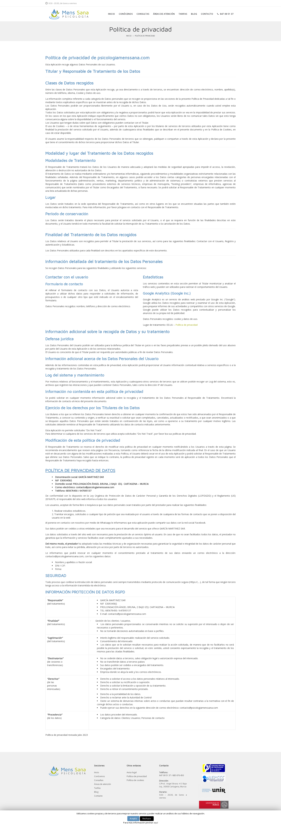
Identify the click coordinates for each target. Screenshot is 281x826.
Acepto (133, 818)
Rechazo (146, 818)
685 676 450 (178, 775)
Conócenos (99, 776)
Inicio (129, 36)
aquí (156, 822)
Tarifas (97, 788)
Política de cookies (135, 780)
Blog (96, 792)
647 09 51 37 (165, 775)
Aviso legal (132, 772)
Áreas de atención (102, 784)
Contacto (98, 795)
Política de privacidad (186, 324)
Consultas (98, 780)
